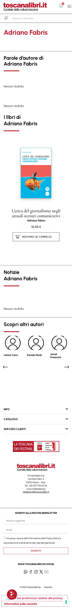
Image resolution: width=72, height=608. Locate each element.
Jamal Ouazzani (55, 356)
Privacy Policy (52, 538)
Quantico (48, 587)
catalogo (11, 419)
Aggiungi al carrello (37, 236)
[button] (69, 6)
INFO (7, 409)
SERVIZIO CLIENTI (15, 429)
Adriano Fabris (36, 220)
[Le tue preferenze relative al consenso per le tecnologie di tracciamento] (66, 602)
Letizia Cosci (11, 355)
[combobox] (30, 18)
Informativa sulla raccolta (20, 603)
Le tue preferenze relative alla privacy (38, 598)
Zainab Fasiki (34, 355)
